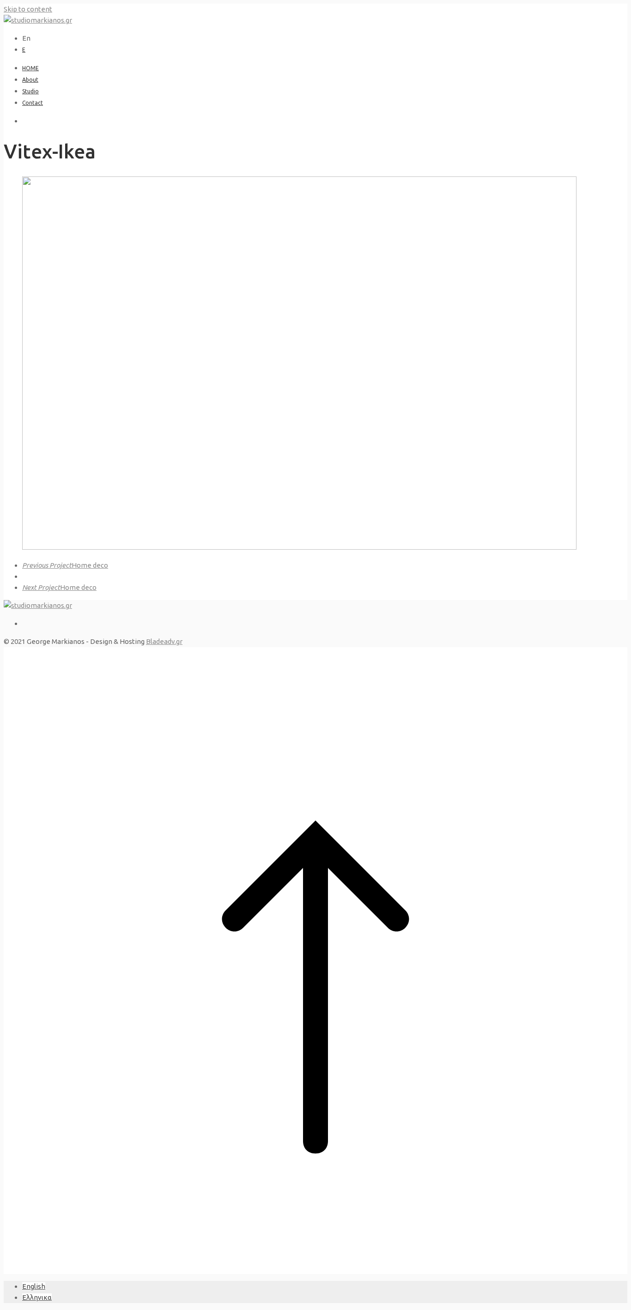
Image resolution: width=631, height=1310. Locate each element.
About (30, 80)
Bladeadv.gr (164, 641)
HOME (30, 68)
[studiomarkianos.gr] (38, 20)
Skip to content (28, 9)
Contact (32, 103)
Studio (30, 91)
